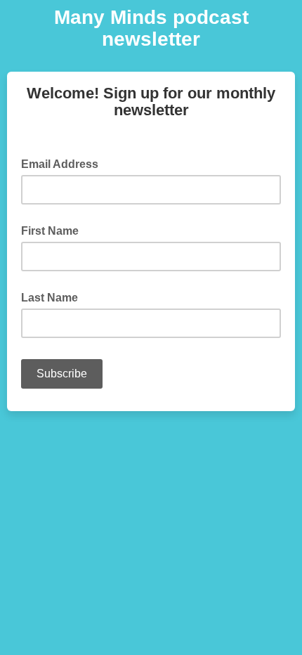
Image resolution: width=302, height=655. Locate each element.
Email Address (64, 163)
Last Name (49, 298)
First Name (50, 231)
